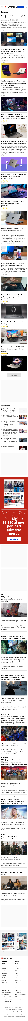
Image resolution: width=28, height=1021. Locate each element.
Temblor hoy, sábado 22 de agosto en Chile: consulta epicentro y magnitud (9, 410)
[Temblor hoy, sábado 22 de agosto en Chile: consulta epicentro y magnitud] (23, 410)
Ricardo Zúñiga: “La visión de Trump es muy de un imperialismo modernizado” (13, 859)
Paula (3, 870)
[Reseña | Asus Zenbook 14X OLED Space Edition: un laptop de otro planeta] (14, 363)
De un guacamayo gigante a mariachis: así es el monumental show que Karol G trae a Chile (12, 801)
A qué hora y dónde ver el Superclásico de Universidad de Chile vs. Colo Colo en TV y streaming (13, 627)
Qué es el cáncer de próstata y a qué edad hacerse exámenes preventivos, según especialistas (11, 424)
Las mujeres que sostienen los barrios (11, 873)
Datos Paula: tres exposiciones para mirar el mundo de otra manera (13, 900)
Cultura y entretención (8, 797)
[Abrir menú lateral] (2, 7)
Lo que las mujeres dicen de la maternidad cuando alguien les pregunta (13, 894)
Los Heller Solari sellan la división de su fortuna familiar (10, 415)
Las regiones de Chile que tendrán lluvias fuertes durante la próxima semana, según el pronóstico (11, 441)
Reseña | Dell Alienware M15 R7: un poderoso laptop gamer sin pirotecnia (13, 297)
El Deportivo (5, 714)
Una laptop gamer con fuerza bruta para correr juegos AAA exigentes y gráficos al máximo (13, 83)
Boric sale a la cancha (8, 446)
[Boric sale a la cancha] (23, 448)
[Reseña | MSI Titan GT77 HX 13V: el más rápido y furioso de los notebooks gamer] (14, 191)
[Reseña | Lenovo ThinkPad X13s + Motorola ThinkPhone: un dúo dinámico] (14, 253)
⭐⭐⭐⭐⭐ (5, 181)
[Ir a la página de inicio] (11, 7)
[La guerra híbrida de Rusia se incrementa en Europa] (14, 848)
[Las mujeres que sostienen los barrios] (14, 883)
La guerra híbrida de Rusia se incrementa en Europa (11, 838)
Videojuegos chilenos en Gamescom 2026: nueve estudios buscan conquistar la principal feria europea (14, 762)
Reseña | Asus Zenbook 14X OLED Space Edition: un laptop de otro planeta (12, 349)
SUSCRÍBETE (14, 539)
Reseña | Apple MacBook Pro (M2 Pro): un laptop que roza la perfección (12, 203)
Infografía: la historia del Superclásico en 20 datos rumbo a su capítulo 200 (13, 744)
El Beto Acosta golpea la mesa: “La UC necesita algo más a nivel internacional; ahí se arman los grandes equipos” (14, 751)
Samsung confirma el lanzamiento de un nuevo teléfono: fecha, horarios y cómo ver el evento (13, 784)
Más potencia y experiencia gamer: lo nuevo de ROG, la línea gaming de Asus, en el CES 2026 (13, 51)
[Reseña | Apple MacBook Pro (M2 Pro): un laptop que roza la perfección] (14, 218)
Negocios (4, 634)
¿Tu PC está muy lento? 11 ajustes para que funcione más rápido (12, 264)
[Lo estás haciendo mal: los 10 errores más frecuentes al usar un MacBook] (14, 164)
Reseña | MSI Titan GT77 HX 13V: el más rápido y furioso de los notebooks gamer (13, 176)
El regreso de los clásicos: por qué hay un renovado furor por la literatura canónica (12, 823)
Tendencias (4, 673)
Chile (2, 594)
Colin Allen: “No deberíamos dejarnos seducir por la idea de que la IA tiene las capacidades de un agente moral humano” (14, 707)
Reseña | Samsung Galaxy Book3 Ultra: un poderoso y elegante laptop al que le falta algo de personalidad (14, 116)
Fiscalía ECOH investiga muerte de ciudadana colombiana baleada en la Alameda (13, 621)
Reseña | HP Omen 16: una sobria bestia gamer (12, 323)
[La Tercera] (8, 950)
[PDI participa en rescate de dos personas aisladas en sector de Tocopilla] (14, 610)
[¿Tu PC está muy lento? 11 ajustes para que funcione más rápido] (14, 284)
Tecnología (4, 757)
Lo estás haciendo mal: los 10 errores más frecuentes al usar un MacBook (14, 142)
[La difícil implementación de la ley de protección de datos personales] (14, 647)
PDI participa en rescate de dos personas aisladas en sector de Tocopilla (12, 599)
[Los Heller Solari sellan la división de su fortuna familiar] (23, 417)
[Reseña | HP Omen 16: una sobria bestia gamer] (14, 336)
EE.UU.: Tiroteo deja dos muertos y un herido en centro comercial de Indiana (13, 864)
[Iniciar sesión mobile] (26, 7)
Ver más (14, 375)
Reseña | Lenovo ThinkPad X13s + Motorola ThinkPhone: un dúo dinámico (12, 231)
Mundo (3, 834)
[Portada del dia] (14, 507)
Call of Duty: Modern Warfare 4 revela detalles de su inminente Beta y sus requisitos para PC (14, 791)
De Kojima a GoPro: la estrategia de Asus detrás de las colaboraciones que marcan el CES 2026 (13, 18)
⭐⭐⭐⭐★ (4, 121)
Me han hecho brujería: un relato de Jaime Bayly (13, 829)
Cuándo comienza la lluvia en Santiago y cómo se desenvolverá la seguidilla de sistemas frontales (12, 700)
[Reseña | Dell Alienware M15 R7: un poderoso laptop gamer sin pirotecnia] (14, 311)
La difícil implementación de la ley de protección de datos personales (13, 637)
